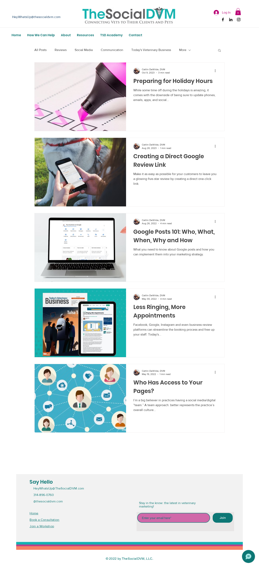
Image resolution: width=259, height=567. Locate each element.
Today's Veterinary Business (151, 50)
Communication (112, 50)
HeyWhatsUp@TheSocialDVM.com (58, 488)
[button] (238, 11)
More (182, 50)
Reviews (61, 50)
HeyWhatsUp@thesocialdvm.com (36, 17)
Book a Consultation (44, 519)
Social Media (84, 50)
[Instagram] (238, 19)
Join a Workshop (42, 526)
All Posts (40, 50)
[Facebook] (223, 19)
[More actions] (216, 70)
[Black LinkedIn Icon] (230, 19)
